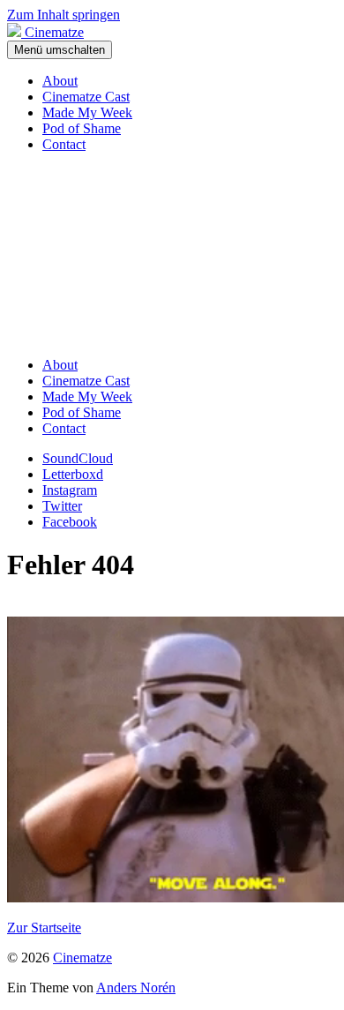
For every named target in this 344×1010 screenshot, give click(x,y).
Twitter (62, 505)
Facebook (69, 521)
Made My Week (87, 112)
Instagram (69, 490)
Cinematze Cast (86, 96)
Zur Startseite (44, 927)
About (60, 80)
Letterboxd (72, 474)
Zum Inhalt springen (63, 14)
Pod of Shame (81, 128)
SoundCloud (77, 458)
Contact (64, 144)
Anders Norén (136, 987)
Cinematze (82, 957)
